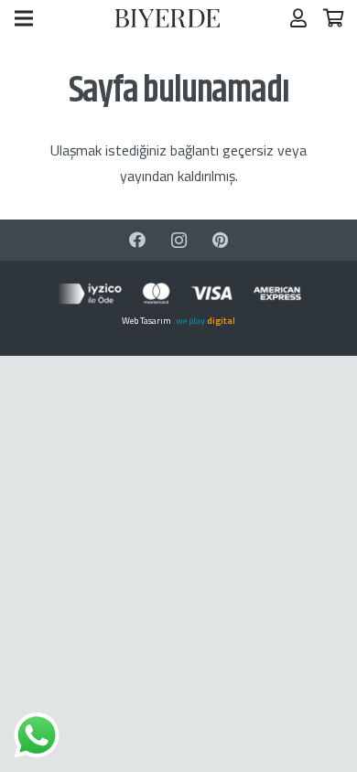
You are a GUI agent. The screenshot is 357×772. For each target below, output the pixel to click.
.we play (204, 320)
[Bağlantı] (167, 18)
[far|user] (298, 18)
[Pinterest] (220, 240)
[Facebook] (137, 240)
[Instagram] (179, 240)
